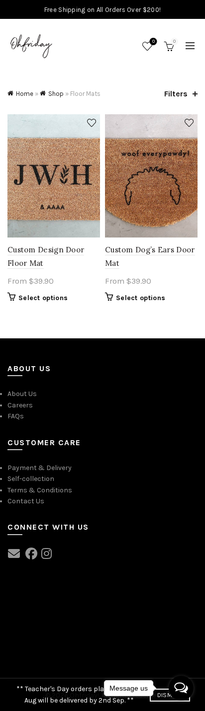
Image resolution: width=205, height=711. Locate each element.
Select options (43, 298)
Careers (20, 405)
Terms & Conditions (39, 490)
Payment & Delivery (39, 468)
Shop (56, 93)
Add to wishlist (91, 123)
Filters (176, 93)
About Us (22, 394)
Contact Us (25, 501)
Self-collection (30, 478)
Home (24, 93)
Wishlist (153, 41)
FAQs (15, 416)
